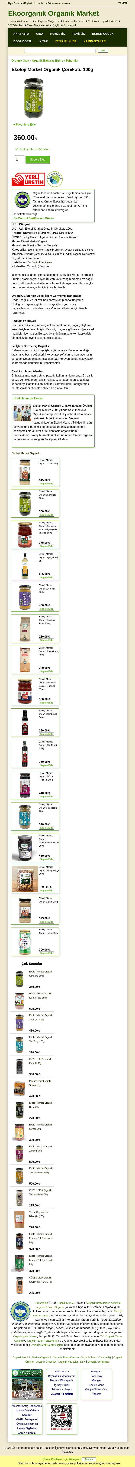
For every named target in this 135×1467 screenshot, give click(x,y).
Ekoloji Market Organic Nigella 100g (52, 232)
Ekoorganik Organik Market (53, 13)
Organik (59, 1307)
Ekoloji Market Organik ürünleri (45, 249)
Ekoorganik (41, 1302)
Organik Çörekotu (30, 266)
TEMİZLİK (78, 33)
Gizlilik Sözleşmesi (27, 1419)
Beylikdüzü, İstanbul (64, 25)
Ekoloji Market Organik (34, 241)
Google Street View (96, 1389)
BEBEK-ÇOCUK (103, 33)
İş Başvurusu (61, 1384)
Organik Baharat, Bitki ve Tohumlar (55, 60)
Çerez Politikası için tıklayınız (62, 1459)
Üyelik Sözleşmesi (27, 1423)
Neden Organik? (41, 1357)
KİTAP (43, 41)
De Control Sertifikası (39, 262)
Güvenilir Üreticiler (73, 21)
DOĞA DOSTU (22, 41)
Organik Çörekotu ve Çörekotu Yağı (44, 253)
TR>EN (122, 3)
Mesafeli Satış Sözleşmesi (27, 1405)
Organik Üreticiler (46, 1361)
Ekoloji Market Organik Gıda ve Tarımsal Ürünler (50, 237)
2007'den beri (15, 25)
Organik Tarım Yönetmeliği (42, 1340)
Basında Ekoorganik (61, 1380)
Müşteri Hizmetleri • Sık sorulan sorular (47, 3)
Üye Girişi (14, 3)
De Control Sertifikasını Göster (34, 218)
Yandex (96, 1393)
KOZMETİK (57, 33)
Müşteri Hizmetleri (61, 1393)
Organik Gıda (20, 60)
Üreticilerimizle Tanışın (28, 398)
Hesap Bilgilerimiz (27, 1428)
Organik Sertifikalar (99, 1361)
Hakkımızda (62, 1371)
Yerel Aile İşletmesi (38, 25)
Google (96, 1380)
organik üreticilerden (98, 1302)
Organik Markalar (68, 1361)
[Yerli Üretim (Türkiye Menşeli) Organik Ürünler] (28, 187)
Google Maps (96, 1384)
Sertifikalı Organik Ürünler (103, 21)
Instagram (96, 1371)
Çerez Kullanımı (27, 1432)
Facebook (96, 1375)
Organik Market (65, 1302)
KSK (82, 1361)
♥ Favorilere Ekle (24, 124)
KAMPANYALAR (94, 41)
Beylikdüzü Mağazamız (61, 1375)
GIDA (39, 33)
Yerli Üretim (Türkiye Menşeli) (40, 245)
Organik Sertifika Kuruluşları (47, 1344)
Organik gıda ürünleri (25, 1336)
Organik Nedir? (21, 1357)
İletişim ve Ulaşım (62, 1389)
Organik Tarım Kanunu (66, 1357)
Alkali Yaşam (73, 253)
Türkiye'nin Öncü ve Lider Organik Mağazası (33, 21)
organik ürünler (44, 1307)
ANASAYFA (21, 33)
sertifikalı (116, 1302)
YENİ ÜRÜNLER (65, 41)
